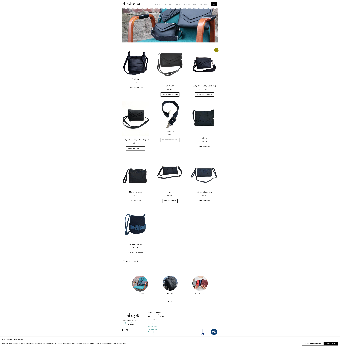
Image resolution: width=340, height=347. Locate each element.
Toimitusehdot (152, 329)
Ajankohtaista (152, 326)
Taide (194, 4)
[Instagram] (127, 330)
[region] (170, 342)
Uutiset (178, 4)
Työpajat (187, 4)
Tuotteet (168, 4)
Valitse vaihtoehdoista (135, 88)
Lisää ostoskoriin (204, 147)
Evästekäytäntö (121, 343)
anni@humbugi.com (128, 323)
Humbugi (157, 4)
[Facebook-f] (122, 330)
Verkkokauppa (203, 4)
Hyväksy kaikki (331, 343)
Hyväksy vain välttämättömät (313, 343)
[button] (125, 285)
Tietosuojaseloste (153, 332)
